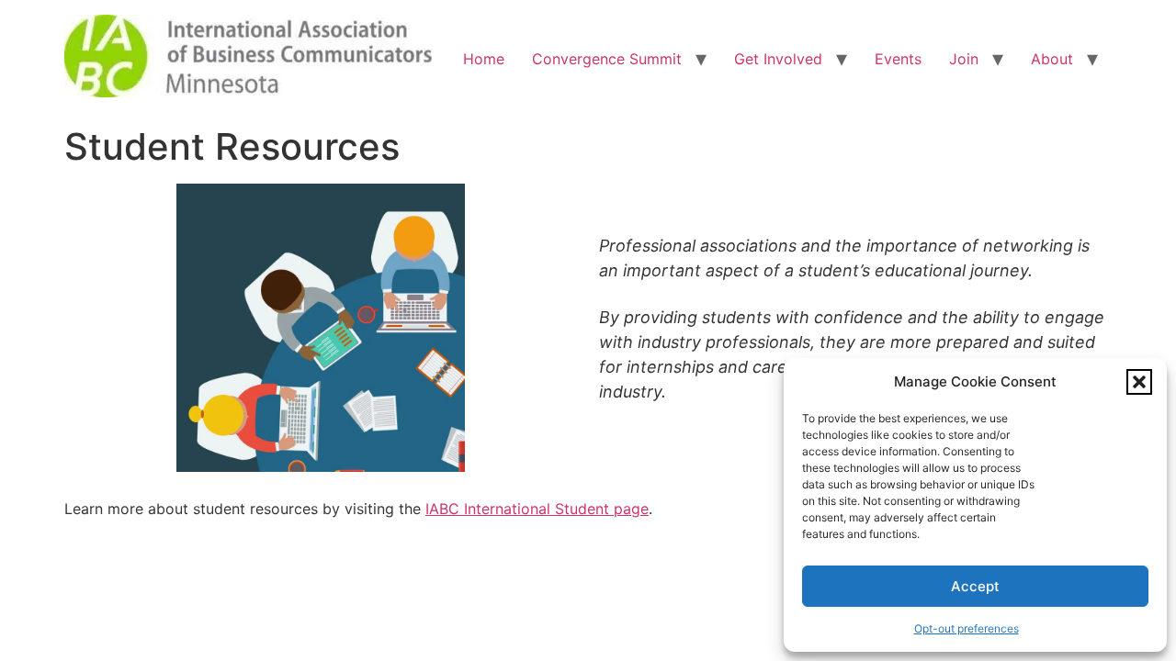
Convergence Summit (607, 59)
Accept (975, 586)
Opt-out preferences (966, 628)
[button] (1139, 382)
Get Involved (778, 59)
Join (963, 59)
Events (898, 59)
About (1052, 59)
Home (483, 59)
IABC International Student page (537, 508)
